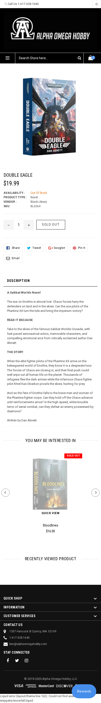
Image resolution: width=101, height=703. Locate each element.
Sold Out (73, 455)
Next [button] (95, 493)
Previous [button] (5, 493)
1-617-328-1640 (28, 4)
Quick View (51, 513)
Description (18, 281)
